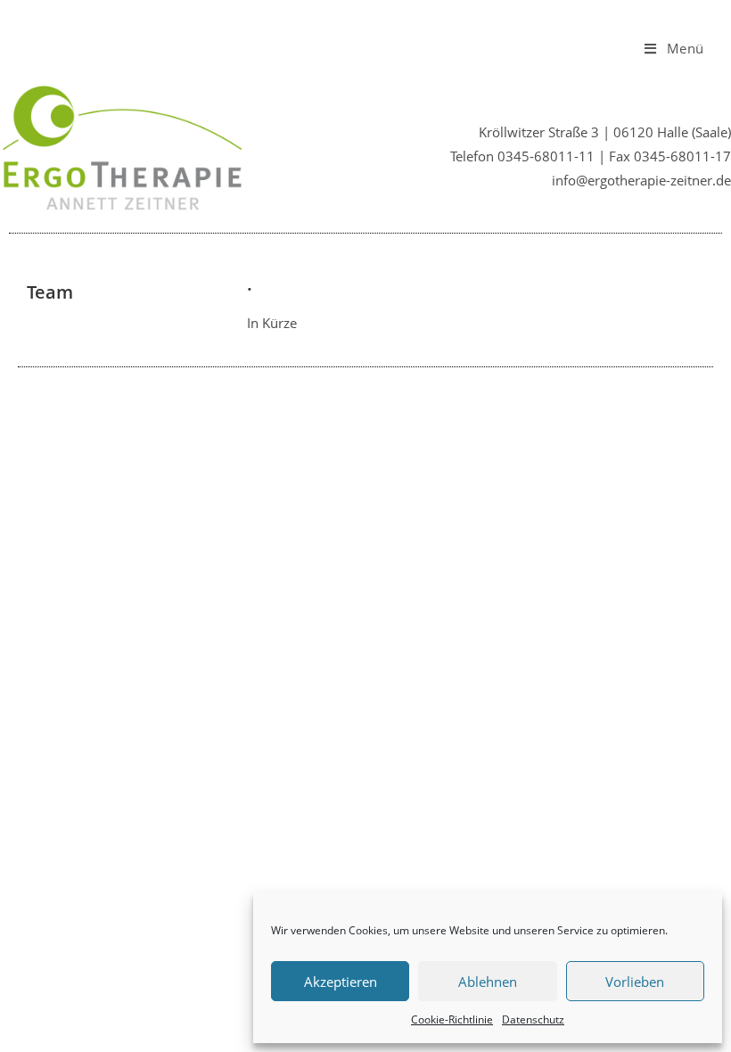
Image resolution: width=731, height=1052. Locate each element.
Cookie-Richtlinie (452, 1019)
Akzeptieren (340, 981)
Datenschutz (533, 1019)
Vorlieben (634, 981)
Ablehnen (487, 981)
